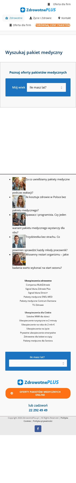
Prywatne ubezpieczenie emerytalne (38, 332)
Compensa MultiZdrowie (38, 284)
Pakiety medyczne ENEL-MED (38, 296)
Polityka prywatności (42, 421)
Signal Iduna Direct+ (38, 292)
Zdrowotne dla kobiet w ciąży (38, 336)
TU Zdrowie (38, 304)
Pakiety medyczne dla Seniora (38, 340)
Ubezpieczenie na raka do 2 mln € (38, 324)
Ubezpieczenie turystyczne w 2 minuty (38, 320)
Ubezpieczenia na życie (38, 328)
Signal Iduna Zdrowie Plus (38, 288)
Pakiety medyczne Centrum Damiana (38, 300)
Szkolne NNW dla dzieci (38, 316)
